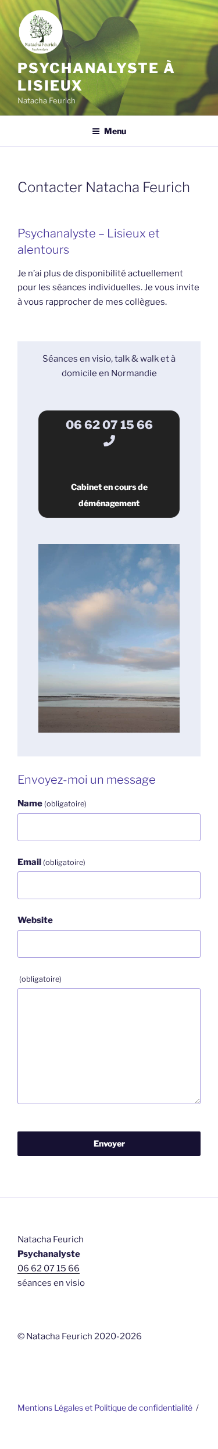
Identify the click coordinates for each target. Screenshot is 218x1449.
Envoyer (109, 1143)
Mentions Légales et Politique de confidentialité (104, 1407)
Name (52, 803)
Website (35, 920)
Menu (115, 131)
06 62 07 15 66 (48, 1268)
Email (51, 862)
